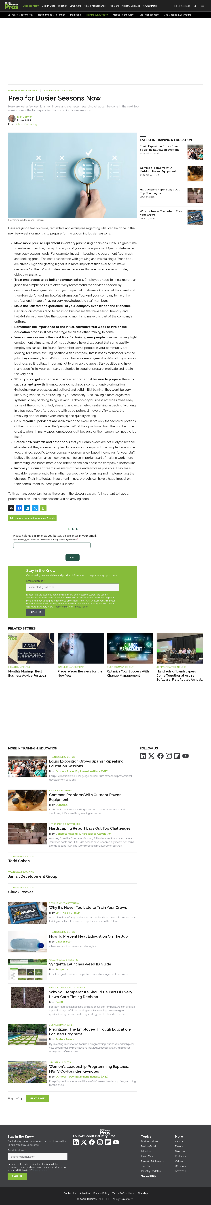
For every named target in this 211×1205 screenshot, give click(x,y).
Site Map (143, 1193)
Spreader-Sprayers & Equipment (68, 988)
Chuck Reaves (20, 892)
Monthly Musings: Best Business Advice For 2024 (27, 673)
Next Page (37, 1098)
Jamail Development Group (32, 876)
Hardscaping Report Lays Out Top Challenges (160, 191)
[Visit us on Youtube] (185, 755)
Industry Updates (19, 667)
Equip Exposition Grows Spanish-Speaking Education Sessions (161, 147)
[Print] (11, 508)
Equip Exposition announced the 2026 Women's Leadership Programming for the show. (92, 1083)
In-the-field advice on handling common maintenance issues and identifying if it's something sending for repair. (87, 811)
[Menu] (203, 6)
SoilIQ (59, 1002)
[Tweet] (35, 508)
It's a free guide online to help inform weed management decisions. (88, 974)
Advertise (84, 1193)
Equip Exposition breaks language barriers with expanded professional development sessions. (90, 777)
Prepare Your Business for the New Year (80, 673)
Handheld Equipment (61, 790)
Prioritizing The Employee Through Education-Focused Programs (90, 1031)
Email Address (35, 581)
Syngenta (62, 969)
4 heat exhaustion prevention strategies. (72, 946)
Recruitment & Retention (64, 903)
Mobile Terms (60, 607)
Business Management (23, 90)
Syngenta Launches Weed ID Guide (80, 964)
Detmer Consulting (26, 124)
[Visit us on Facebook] (160, 755)
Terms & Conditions (123, 1193)
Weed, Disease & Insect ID (63, 960)
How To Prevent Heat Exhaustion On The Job (88, 936)
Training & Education (57, 90)
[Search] (195, 6)
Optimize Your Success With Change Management (128, 673)
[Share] (19, 508)
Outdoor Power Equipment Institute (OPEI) (82, 771)
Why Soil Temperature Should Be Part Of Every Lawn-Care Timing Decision (90, 994)
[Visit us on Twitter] (151, 755)
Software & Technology (171, 667)
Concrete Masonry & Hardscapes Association (83, 833)
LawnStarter (64, 941)
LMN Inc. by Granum (68, 912)
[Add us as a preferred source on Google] (43, 508)
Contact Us (69, 1193)
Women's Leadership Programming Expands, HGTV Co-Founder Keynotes (89, 1069)
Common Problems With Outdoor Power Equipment (158, 169)
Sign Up (35, 612)
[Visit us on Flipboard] (177, 755)
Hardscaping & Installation (65, 824)
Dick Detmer (24, 116)
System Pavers (65, 1039)
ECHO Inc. (62, 804)
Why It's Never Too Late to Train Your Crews (161, 213)
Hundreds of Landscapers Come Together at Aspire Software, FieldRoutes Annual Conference (178, 676)
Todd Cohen (19, 861)
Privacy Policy (81, 607)
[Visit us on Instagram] (169, 755)
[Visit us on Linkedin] (143, 755)
